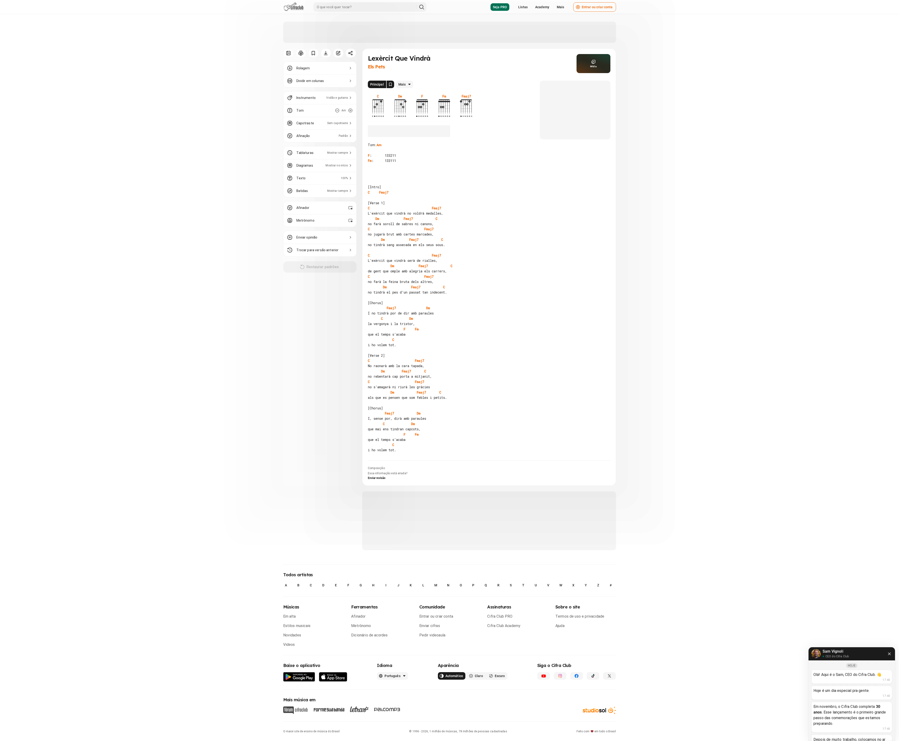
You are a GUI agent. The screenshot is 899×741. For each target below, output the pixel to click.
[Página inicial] (293, 7)
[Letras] (359, 709)
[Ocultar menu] (288, 53)
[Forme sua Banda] (328, 709)
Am (379, 145)
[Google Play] (299, 677)
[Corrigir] (338, 53)
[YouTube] (543, 676)
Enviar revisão (377, 478)
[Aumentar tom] (350, 110)
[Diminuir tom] (337, 110)
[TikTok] (593, 676)
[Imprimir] (301, 53)
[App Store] (333, 677)
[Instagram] (560, 676)
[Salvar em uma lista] (313, 53)
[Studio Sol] (599, 710)
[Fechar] (889, 654)
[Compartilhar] (350, 53)
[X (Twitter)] (609, 676)
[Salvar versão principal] (390, 84)
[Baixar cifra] (326, 53)
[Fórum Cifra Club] (295, 710)
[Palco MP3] (387, 709)
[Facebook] (576, 676)
